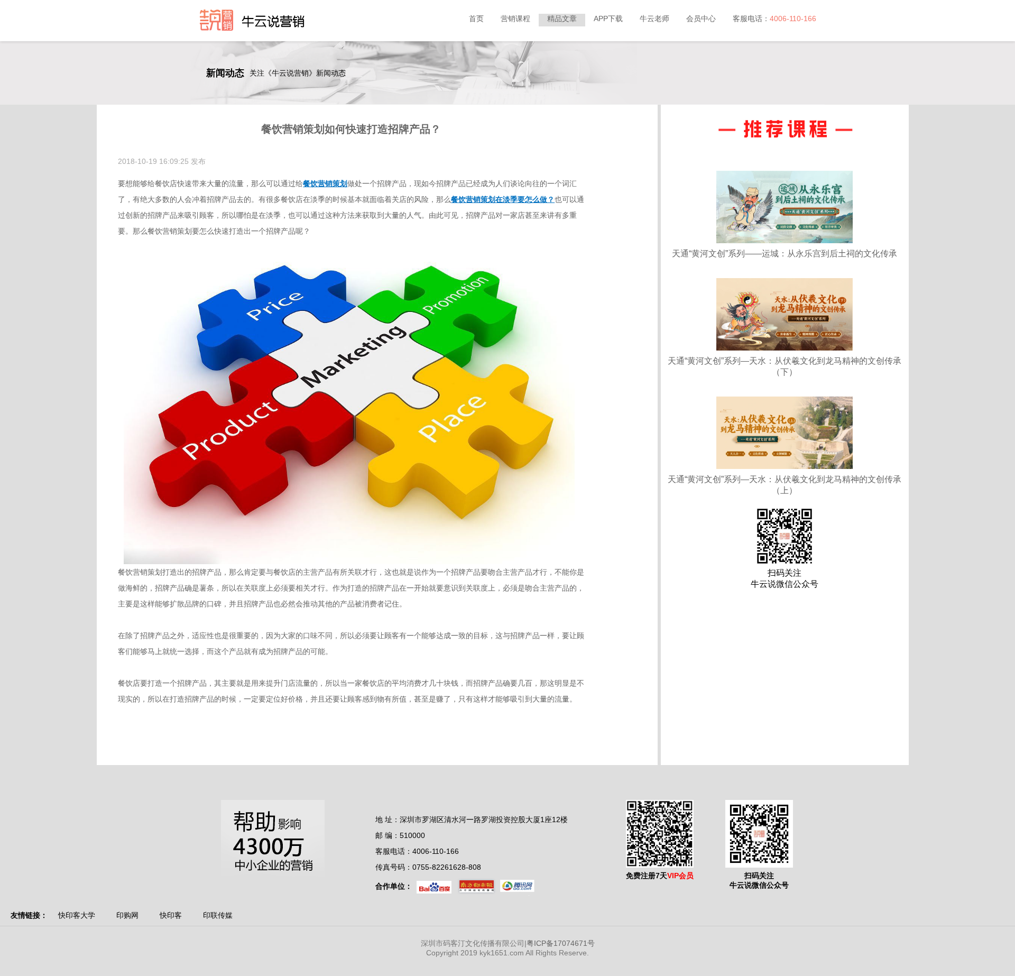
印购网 (127, 915)
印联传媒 (218, 915)
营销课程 (515, 18)
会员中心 (701, 18)
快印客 (171, 915)
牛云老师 (654, 18)
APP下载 (608, 18)
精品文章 (562, 18)
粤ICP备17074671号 (561, 943)
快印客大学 (76, 915)
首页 (476, 18)
